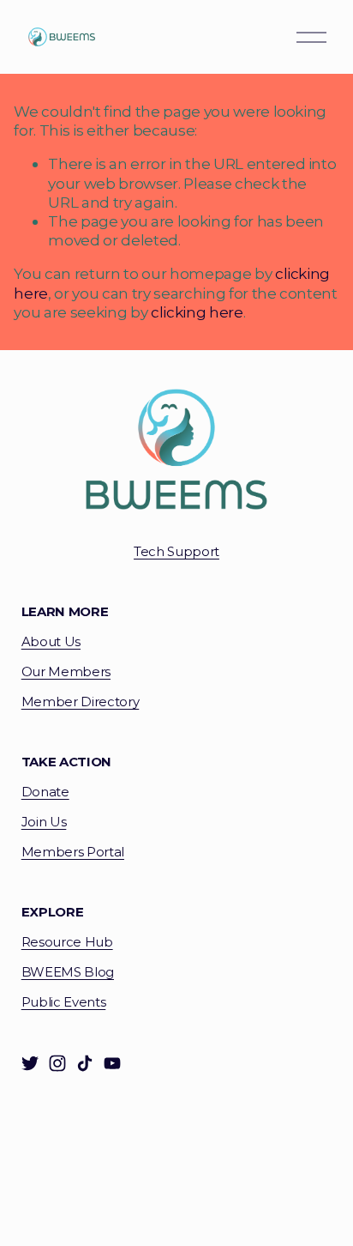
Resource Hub (67, 942)
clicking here (197, 312)
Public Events (63, 1002)
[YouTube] (112, 1063)
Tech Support (176, 551)
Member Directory (80, 702)
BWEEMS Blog (67, 972)
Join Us (44, 822)
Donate (45, 792)
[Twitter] (30, 1063)
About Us (51, 642)
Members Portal (72, 852)
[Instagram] (57, 1063)
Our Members (66, 672)
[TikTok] (84, 1063)
